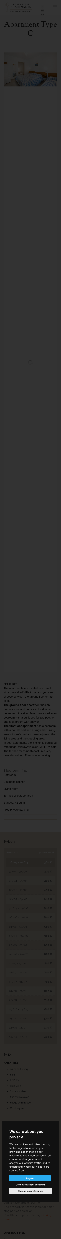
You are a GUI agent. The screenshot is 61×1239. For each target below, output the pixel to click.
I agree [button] (29, 1178)
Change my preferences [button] (30, 1191)
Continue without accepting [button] (31, 1184)
